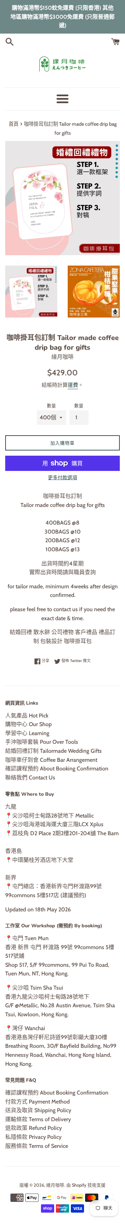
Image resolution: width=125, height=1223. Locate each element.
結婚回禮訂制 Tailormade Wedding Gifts (53, 751)
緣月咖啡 (55, 1185)
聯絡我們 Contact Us (30, 777)
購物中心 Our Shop (28, 724)
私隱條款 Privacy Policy (33, 1137)
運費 (73, 385)
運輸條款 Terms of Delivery (38, 1119)
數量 (51, 405)
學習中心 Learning (27, 733)
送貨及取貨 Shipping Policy (38, 1110)
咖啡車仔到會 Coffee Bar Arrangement (51, 760)
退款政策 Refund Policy (33, 1128)
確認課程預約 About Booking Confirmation (56, 768)
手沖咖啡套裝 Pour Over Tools (41, 742)
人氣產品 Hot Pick (26, 715)
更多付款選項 (62, 477)
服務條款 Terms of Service (36, 1146)
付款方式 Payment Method (37, 1101)
